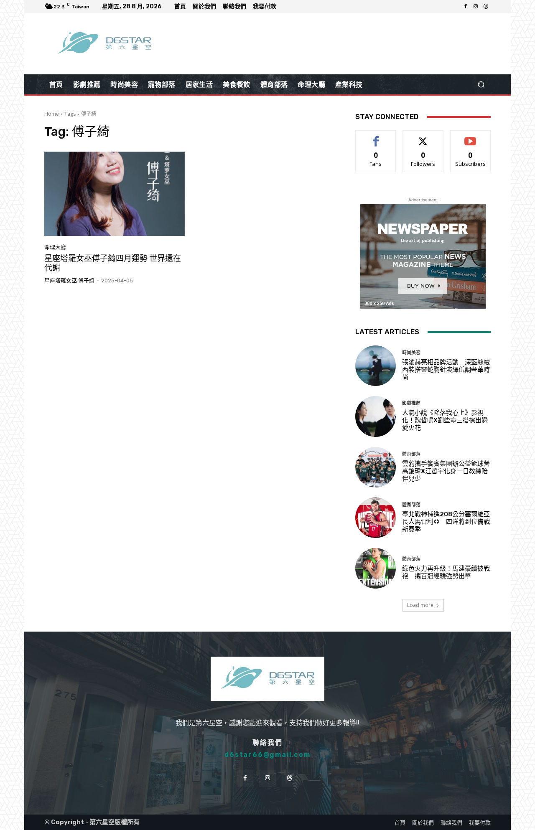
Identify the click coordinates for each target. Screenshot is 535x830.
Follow (423, 137)
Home (51, 113)
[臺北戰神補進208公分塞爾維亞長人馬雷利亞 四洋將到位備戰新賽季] (375, 517)
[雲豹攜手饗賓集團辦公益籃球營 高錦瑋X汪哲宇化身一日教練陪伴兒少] (375, 467)
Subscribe (471, 137)
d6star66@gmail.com (267, 755)
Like (376, 137)
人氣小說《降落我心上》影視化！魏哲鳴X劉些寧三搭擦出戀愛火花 (445, 420)
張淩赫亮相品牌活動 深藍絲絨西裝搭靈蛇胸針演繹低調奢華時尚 (446, 369)
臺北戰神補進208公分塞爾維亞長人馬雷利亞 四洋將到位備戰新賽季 (446, 521)
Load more (420, 605)
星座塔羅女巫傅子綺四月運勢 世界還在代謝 (112, 263)
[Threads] (486, 7)
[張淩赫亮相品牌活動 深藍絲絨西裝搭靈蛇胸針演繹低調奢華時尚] (375, 365)
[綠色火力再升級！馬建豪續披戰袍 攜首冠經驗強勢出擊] (375, 568)
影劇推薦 (411, 403)
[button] (481, 84)
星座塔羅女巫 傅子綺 (69, 280)
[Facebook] (466, 7)
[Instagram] (476, 7)
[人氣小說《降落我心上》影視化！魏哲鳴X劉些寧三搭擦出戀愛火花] (375, 416)
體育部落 (411, 454)
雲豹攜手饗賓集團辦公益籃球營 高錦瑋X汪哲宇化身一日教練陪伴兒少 (449, 471)
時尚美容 (411, 352)
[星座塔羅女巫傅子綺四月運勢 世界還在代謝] (114, 194)
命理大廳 (55, 247)
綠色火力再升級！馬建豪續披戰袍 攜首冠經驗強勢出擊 (446, 572)
